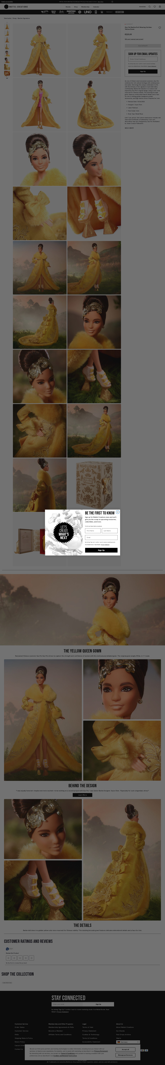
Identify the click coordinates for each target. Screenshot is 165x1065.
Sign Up (101, 550)
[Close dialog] (117, 512)
